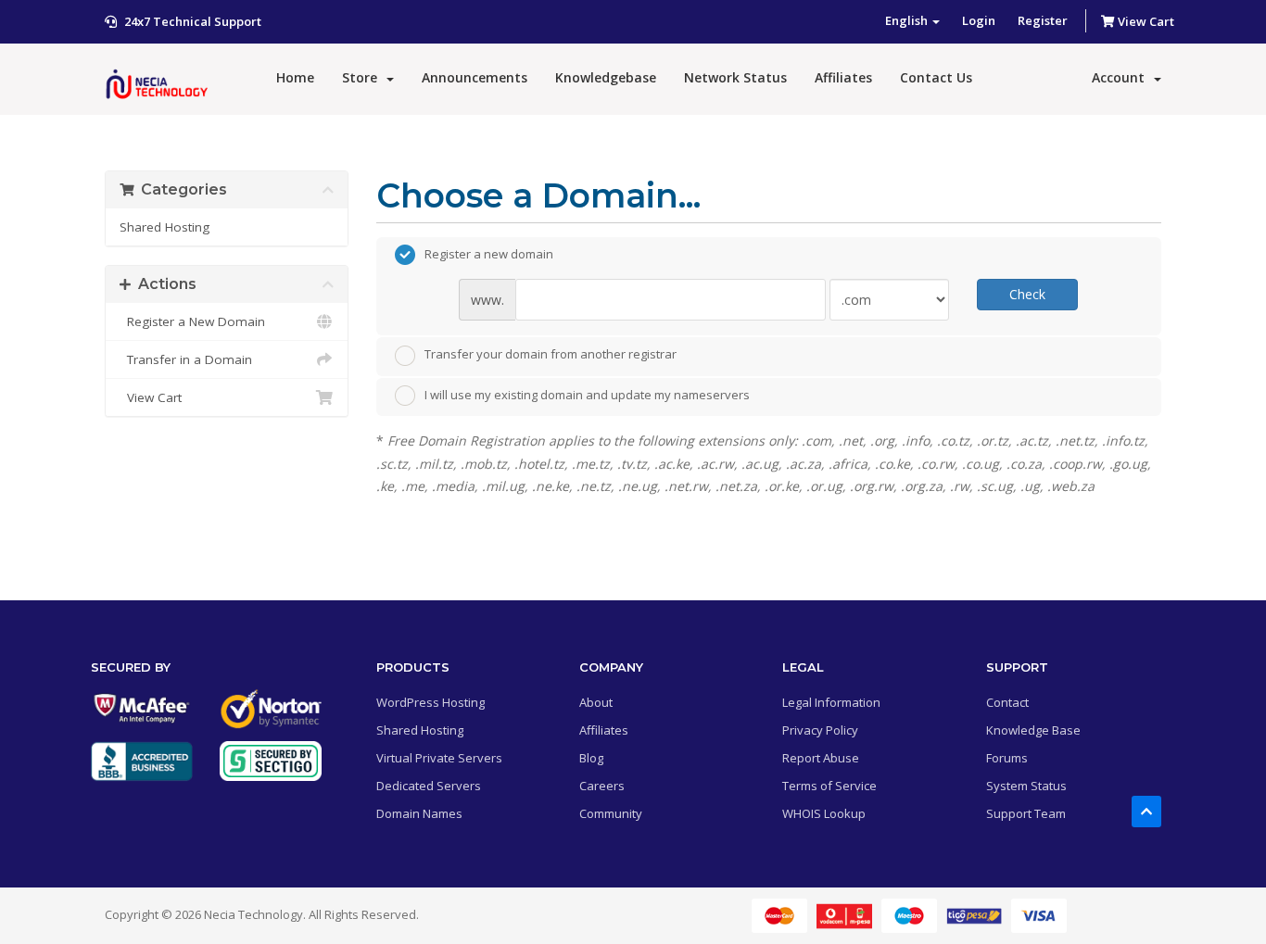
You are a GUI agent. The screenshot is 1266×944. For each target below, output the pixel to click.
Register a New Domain (192, 321)
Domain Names (419, 813)
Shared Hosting (164, 227)
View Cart (1144, 21)
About (596, 702)
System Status (1026, 785)
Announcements (474, 77)
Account (1122, 77)
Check (1027, 294)
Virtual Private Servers (439, 757)
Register (1043, 20)
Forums (1007, 757)
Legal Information (831, 702)
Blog (591, 757)
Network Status (735, 77)
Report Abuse (820, 757)
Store (363, 77)
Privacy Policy (820, 730)
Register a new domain (488, 253)
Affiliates (843, 77)
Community (610, 813)
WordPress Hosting (430, 702)
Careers (602, 785)
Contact (1007, 702)
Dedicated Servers (428, 785)
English (908, 20)
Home (295, 77)
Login (978, 20)
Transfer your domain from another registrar (550, 354)
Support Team (1026, 813)
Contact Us (936, 77)
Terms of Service (829, 785)
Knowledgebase (605, 77)
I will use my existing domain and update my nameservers (587, 394)
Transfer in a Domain (186, 359)
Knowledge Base (1033, 730)
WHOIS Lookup (824, 813)
